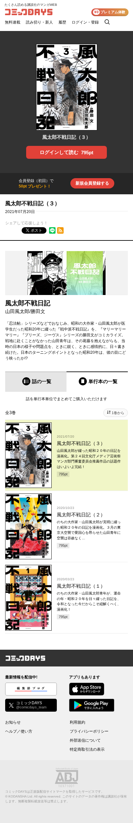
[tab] (35, 381)
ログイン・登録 (85, 22)
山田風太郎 (17, 311)
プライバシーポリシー (89, 731)
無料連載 (12, 22)
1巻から (118, 413)
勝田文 (38, 311)
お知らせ (13, 722)
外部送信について (85, 740)
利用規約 (77, 722)
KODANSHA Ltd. (20, 796)
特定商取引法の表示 (87, 749)
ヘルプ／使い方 (18, 731)
